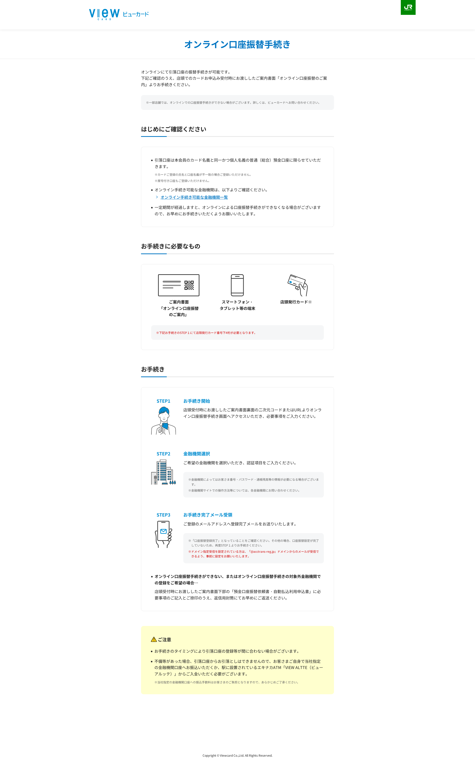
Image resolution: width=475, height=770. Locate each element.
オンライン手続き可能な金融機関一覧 (194, 197)
